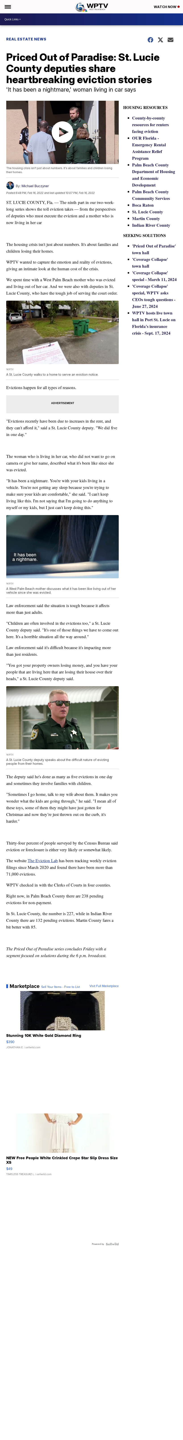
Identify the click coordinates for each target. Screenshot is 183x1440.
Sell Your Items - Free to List (60, 987)
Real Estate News (26, 39)
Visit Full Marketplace (104, 986)
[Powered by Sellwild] (112, 1244)
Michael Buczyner (35, 186)
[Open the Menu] (7, 6)
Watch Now (165, 7)
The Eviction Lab (43, 860)
